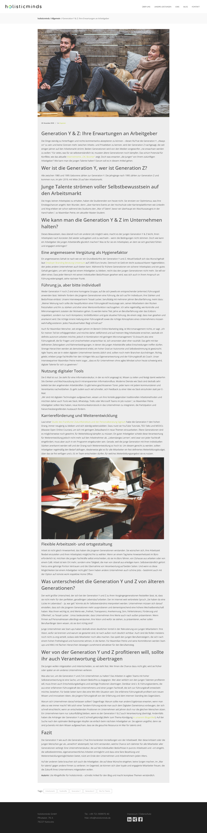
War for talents (104, 791)
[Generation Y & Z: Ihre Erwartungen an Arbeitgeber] (103, 73)
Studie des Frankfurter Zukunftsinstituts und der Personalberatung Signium (89, 421)
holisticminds (44, 18)
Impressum (132, 813)
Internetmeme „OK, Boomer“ (81, 156)
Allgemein (55, 18)
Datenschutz (145, 813)
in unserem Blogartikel (144, 717)
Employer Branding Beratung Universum (65, 262)
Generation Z (89, 791)
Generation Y (76, 791)
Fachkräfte (63, 791)
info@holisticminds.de (100, 817)
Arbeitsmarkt (50, 791)
